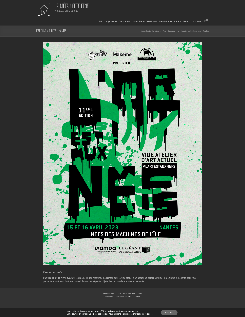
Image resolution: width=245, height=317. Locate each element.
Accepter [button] (169, 312)
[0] (205, 21)
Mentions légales (110, 294)
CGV (119, 294)
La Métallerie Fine (72, 6)
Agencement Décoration (118, 21)
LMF (100, 21)
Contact (197, 21)
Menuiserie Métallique (144, 21)
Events (186, 21)
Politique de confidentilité (132, 294)
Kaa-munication (134, 296)
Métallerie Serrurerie (169, 21)
